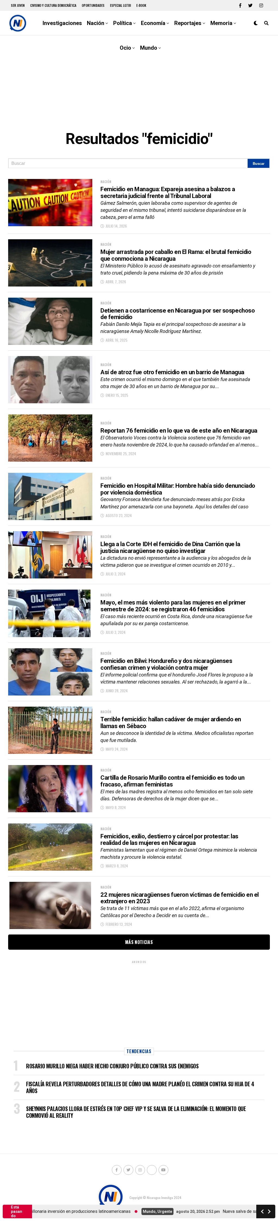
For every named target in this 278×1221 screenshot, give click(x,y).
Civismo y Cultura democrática (53, 5)
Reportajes (187, 23)
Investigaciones (62, 23)
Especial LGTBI (120, 5)
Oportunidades (93, 5)
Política (122, 23)
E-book (141, 5)
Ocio (125, 48)
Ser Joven (18, 5)
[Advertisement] (139, 79)
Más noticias (139, 942)
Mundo (148, 48)
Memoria (221, 23)
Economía (153, 23)
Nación (95, 23)
